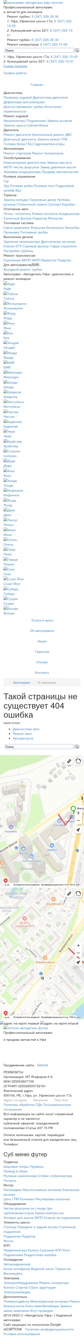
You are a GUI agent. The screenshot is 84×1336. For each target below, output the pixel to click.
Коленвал (27, 1199)
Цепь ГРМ (11, 1199)
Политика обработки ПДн (23, 1104)
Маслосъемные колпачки (42, 1189)
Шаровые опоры (16, 1166)
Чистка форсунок (26, 167)
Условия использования (22, 1333)
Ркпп (66, 1250)
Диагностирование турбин (23, 106)
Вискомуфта (13, 1273)
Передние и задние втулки (37, 1226)
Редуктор (28, 1236)
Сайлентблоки (37, 125)
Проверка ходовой (18, 97)
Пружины (37, 1166)
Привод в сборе (16, 1171)
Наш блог (61, 1099)
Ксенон (9, 1287)
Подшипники (36, 120)
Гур (6, 181)
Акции (42, 641)
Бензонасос (55, 227)
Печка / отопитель (17, 213)
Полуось (10, 1180)
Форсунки (38, 227)
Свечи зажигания (17, 227)
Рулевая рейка (21, 185)
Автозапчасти (23, 738)
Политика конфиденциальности (49, 1329)
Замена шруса (15, 125)
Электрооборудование (21, 1282)
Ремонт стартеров (17, 153)
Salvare (42, 1065)
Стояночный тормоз (32, 204)
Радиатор (39, 218)
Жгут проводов (41, 1310)
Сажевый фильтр (36, 246)
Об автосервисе (42, 630)
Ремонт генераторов (47, 153)
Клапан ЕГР (13, 246)
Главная (37, 84)
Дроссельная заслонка (58, 241)
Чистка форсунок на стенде (25, 1208)
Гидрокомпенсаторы (49, 143)
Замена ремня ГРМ (52, 139)
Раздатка (64, 260)
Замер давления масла (58, 167)
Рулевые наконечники (20, 1175)
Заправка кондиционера (22, 171)
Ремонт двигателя (17, 134)
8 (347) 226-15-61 (60, 61)
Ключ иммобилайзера (42, 1305)
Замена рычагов (59, 120)
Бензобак (72, 227)
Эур (6, 185)
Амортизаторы (15, 120)
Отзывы (42, 662)
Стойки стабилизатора (55, 1175)
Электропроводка (17, 1292)
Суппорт (54, 204)
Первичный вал (15, 1250)
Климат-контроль (45, 213)
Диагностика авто (26, 728)
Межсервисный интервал (49, 1301)
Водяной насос (42, 1268)
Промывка (11, 232)
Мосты (9, 1240)
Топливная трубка (34, 232)
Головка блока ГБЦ (18, 143)
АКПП (36, 260)
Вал (18, 190)
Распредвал (13, 1189)
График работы (15, 72)
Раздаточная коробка (40, 1254)
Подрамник (12, 1236)
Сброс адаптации (42, 1287)
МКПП (26, 260)
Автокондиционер (17, 1264)
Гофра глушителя (63, 246)
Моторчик (55, 218)
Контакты (42, 672)
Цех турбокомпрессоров (28, 1210)
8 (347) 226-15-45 (64, 56)
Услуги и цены (42, 620)
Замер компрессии (49, 1212)
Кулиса (33, 1250)
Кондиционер (69, 213)
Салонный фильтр (18, 218)
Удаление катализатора (22, 241)
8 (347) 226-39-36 (45, 16)
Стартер (21, 1287)
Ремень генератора (54, 1282)
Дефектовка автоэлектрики (24, 101)
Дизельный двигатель (20, 139)
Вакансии (40, 1099)
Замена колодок (16, 199)
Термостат (63, 1268)
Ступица (10, 1226)
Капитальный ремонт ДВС (52, 134)
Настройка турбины (18, 250)
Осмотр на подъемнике (62, 1217)
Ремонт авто (22, 733)
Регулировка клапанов (52, 1199)
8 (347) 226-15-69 (53, 44)
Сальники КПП (51, 1250)
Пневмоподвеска (16, 1301)
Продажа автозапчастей (60, 171)
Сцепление (12, 260)
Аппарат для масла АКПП (23, 1217)
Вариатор (49, 260)
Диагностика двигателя (50, 97)
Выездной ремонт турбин (23, 269)
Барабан (68, 204)
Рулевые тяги (44, 185)
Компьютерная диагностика (25, 162)
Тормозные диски (42, 199)
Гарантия (42, 651)
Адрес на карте (15, 1099)
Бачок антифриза (17, 1268)
